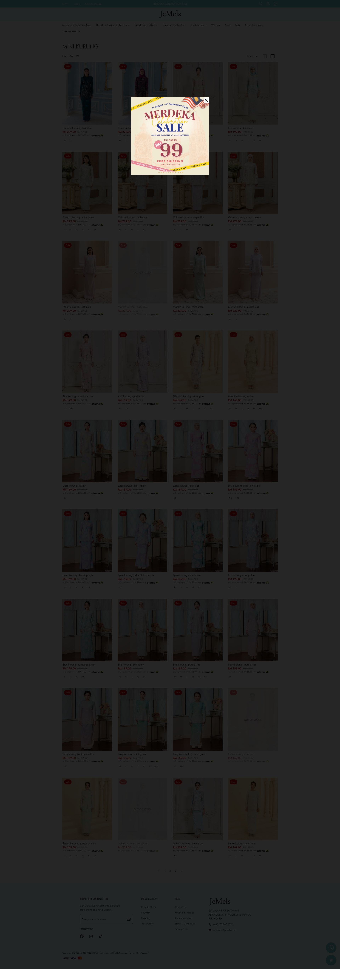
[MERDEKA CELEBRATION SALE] (170, 135)
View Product (48, 962)
